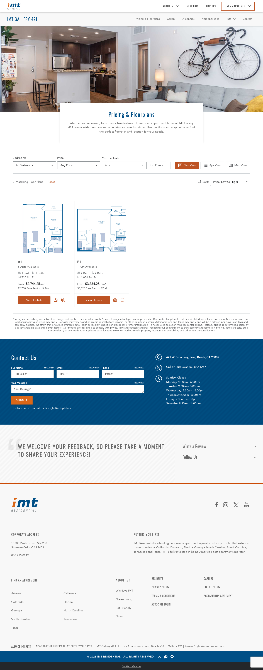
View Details (94, 300)
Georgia (16, 610)
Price (60, 158)
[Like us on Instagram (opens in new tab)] (227, 504)
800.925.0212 (20, 555)
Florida (68, 602)
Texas (14, 628)
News (119, 616)
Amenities (188, 19)
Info (229, 19)
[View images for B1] (101, 228)
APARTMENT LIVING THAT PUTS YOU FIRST (63, 646)
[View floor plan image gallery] (115, 300)
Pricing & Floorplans (147, 19)
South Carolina (20, 619)
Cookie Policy (212, 587)
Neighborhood (211, 19)
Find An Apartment (236, 6)
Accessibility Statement (218, 596)
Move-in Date (111, 158)
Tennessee (70, 619)
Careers (211, 6)
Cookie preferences (131, 666)
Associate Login (161, 604)
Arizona (16, 593)
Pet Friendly (123, 608)
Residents (193, 6)
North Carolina (73, 610)
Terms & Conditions (163, 596)
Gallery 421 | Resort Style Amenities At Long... (197, 646)
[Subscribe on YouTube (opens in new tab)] (248, 504)
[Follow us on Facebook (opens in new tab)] (217, 504)
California (70, 593)
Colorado (17, 602)
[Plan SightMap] (122, 300)
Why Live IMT (124, 591)
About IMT (169, 6)
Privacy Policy (160, 587)
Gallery (171, 19)
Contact (247, 19)
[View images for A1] (42, 228)
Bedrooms (19, 158)
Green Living (124, 599)
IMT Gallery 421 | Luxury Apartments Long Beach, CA (130, 646)
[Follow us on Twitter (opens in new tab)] (237, 504)
